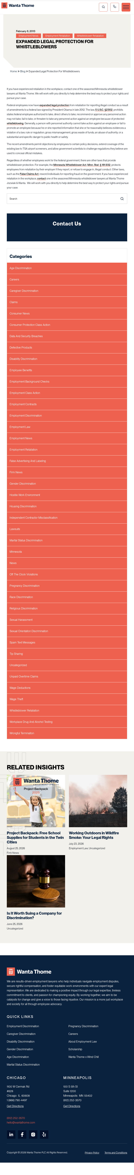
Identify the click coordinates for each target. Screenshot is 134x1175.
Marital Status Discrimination (26, 540)
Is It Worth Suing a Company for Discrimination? (34, 915)
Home (13, 71)
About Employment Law (82, 1041)
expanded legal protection (54, 105)
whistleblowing (15, 123)
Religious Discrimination (24, 608)
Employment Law (20, 427)
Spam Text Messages (22, 642)
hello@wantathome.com (21, 1122)
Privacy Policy (92, 1152)
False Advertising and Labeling (28, 461)
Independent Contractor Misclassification (33, 517)
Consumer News (20, 313)
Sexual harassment (21, 619)
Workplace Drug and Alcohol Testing (31, 722)
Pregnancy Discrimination (24, 585)
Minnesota (16, 551)
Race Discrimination (21, 597)
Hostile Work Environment (25, 495)
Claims (14, 302)
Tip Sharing (16, 653)
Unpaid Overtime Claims (24, 676)
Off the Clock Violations (24, 574)
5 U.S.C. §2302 (104, 109)
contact (41, 178)
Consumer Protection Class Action (30, 325)
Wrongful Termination (22, 733)
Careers (14, 279)
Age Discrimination (21, 268)
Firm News (16, 472)
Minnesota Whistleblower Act (69, 164)
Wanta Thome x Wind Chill (83, 1057)
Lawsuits (15, 529)
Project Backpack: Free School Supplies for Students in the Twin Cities (35, 837)
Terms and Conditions (116, 1152)
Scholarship (75, 1049)
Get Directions (15, 1106)
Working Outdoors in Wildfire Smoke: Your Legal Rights (94, 835)
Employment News (21, 438)
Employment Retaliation (23, 449)
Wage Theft (16, 699)
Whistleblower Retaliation (24, 710)
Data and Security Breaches (26, 336)
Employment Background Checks (29, 381)
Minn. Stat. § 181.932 (98, 164)
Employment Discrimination (26, 415)
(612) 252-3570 (16, 1118)
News (13, 563)
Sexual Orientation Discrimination (29, 631)
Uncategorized (18, 665)
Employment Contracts (23, 404)
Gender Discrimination (23, 483)
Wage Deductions (20, 688)
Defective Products (21, 347)
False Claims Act (29, 174)
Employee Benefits (21, 370)
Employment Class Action (25, 393)
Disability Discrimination (23, 359)
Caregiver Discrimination (24, 290)
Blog (22, 71)
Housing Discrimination (23, 506)
